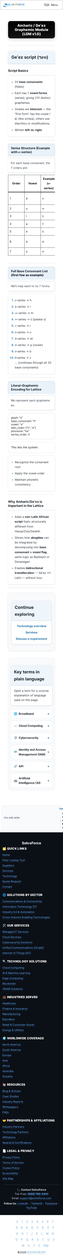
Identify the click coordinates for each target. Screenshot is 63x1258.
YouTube (31, 1207)
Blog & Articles (11, 1091)
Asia (5, 1060)
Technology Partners (15, 1132)
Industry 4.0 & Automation (18, 912)
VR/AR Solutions (12, 989)
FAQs (5, 1112)
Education (8, 1019)
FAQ (45, 1245)
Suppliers (8, 865)
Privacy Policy (11, 1157)
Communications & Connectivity (22, 901)
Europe (6, 1055)
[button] (45, 5)
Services (31, 632)
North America (11, 1044)
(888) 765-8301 (38, 1194)
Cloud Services (11, 937)
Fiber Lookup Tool (13, 860)
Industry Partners (13, 1126)
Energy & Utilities (13, 1030)
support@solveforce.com (35, 1198)
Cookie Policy (10, 1168)
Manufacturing (11, 1014)
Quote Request (11, 881)
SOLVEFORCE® (36, 1252)
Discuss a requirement (31, 638)
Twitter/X (36, 1203)
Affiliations (9, 1137)
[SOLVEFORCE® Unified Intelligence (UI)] (14, 5)
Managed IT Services (15, 931)
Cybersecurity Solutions (17, 942)
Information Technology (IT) (19, 906)
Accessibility (10, 1173)
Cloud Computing (13, 967)
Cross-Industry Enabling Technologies (26, 917)
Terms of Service (13, 1162)
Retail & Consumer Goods (18, 1024)
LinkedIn (23, 1203)
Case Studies (10, 1096)
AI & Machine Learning (16, 973)
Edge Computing (12, 978)
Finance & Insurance (15, 1008)
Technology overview (31, 626)
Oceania (7, 1076)
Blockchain (9, 983)
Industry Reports (12, 1101)
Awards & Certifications (16, 1142)
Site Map (7, 1178)
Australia (7, 1071)
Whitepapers (10, 1107)
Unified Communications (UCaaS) (23, 947)
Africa (6, 1065)
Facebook (51, 1203)
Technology (9, 876)
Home (6, 855)
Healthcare (9, 1003)
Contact (7, 886)
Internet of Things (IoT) (16, 953)
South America (11, 1050)
